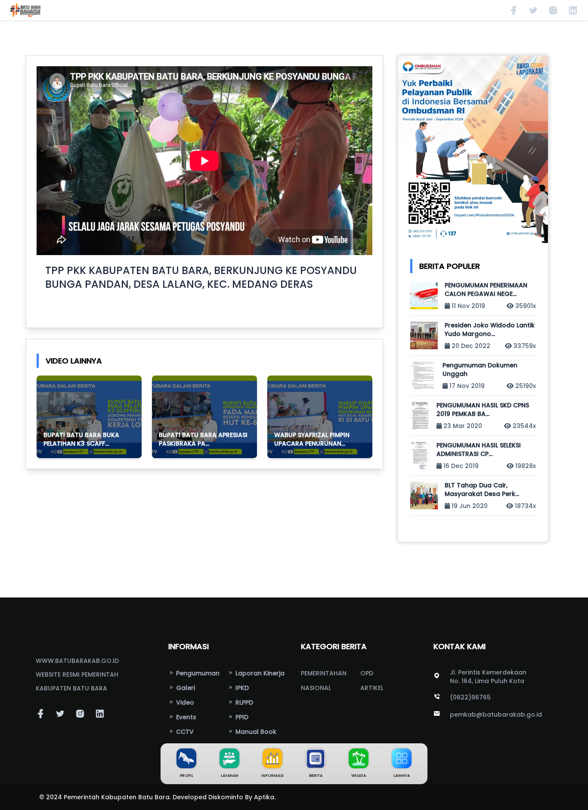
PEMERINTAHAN (324, 673)
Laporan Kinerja (259, 673)
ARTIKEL (372, 688)
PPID (241, 717)
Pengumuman (197, 673)
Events (185, 717)
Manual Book (255, 731)
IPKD (241, 688)
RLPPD (243, 702)
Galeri (184, 688)
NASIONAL (316, 688)
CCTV (184, 731)
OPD (366, 673)
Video (184, 702)
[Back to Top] (570, 792)
